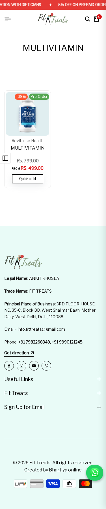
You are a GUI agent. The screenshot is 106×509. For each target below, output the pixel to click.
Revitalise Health (28, 140)
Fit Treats (40, 462)
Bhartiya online (65, 470)
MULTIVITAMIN (28, 148)
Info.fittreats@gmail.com (41, 329)
